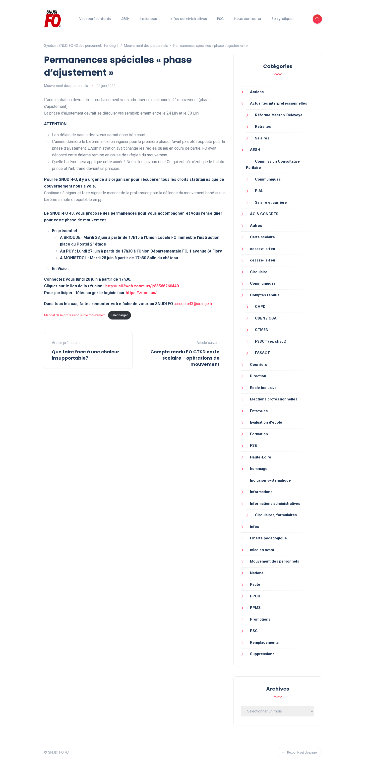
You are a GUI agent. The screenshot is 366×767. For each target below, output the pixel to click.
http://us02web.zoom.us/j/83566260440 (142, 286)
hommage (258, 468)
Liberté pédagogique (268, 538)
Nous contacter (247, 18)
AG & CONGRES (264, 214)
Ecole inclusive (263, 387)
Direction (258, 376)
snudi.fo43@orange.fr (193, 303)
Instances (148, 18)
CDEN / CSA (266, 318)
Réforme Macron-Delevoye (279, 115)
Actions (257, 92)
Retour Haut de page (302, 752)
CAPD (260, 306)
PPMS (255, 607)
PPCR (255, 596)
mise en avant (262, 550)
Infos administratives (189, 18)
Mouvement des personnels (66, 86)
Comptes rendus (264, 295)
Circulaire (258, 272)
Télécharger (119, 315)
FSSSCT (262, 353)
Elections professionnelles (273, 399)
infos (254, 526)
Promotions (260, 619)
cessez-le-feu (262, 249)
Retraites (263, 126)
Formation (259, 434)
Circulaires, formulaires (276, 515)
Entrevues (259, 411)
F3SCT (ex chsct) (270, 341)
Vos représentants (95, 18)
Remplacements (264, 642)
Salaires (262, 138)
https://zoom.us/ (141, 292)
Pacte (255, 584)
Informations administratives (275, 503)
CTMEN (261, 329)
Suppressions (262, 654)
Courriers (258, 364)
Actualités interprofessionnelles (278, 103)
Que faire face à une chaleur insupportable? (85, 355)
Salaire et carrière (271, 202)
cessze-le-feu (262, 260)
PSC (220, 18)
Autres (256, 225)
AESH (125, 18)
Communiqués (268, 179)
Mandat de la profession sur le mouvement (75, 315)
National (257, 573)
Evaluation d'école (266, 422)
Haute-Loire (260, 457)
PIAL (259, 191)
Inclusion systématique (270, 480)
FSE (253, 445)
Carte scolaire (262, 237)
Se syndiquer (283, 18)
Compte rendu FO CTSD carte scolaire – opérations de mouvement (185, 358)
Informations (261, 492)
